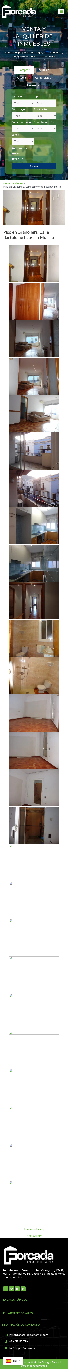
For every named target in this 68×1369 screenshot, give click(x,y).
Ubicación (17, 96)
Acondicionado (20, 148)
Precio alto (40, 109)
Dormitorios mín (21, 121)
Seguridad (18, 158)
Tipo (36, 96)
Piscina (17, 153)
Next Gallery (34, 1235)
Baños (15, 134)
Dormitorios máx (44, 121)
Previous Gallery (34, 1229)
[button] (61, 11)
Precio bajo (18, 109)
